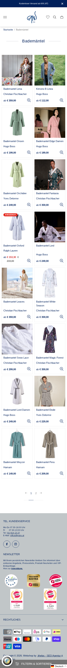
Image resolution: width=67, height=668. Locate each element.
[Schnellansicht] (29, 100)
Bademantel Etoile (45, 410)
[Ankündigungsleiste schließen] (62, 4)
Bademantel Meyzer (14, 462)
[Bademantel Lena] (17, 70)
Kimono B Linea (44, 89)
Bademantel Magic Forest (49, 357)
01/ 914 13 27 (13, 533)
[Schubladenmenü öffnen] (5, 17)
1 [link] (31, 493)
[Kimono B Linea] (49, 70)
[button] (59, 666)
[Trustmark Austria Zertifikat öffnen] (33, 586)
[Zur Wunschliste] (48, 17)
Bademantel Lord (45, 245)
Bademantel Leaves (14, 301)
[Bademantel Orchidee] (17, 174)
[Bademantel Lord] (49, 227)
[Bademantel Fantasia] (49, 174)
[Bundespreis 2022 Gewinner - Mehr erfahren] (16, 608)
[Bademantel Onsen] (17, 122)
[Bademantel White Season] (49, 283)
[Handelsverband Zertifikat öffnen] (55, 586)
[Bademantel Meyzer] (17, 443)
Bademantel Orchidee (15, 193)
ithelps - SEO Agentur (49, 655)
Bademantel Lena (12, 89)
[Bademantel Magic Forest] (49, 339)
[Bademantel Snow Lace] (17, 339)
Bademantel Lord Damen (16, 410)
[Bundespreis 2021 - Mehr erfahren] (50, 609)
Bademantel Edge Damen (49, 141)
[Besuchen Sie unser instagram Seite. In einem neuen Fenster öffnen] (15, 544)
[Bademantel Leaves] (17, 283)
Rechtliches (11, 619)
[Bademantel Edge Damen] (49, 122)
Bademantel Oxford (13, 245)
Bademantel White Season (45, 303)
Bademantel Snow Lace (16, 357)
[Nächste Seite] (40, 495)
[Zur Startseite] (32, 17)
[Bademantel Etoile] (49, 391)
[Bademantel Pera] (49, 443)
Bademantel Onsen (13, 141)
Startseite (8, 30)
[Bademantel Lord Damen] (17, 391)
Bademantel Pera (45, 462)
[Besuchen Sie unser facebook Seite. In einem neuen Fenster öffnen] (6, 544)
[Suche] (54, 17)
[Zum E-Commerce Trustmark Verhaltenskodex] (11, 586)
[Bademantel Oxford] (17, 227)
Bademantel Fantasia (47, 193)
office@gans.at (17, 535)
